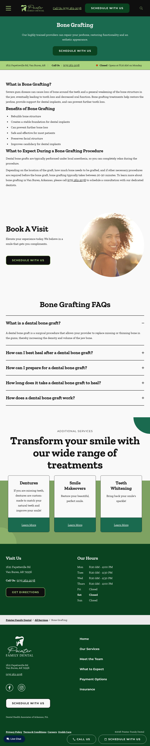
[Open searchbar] (141, 8)
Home (84, 639)
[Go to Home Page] (32, 8)
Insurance (87, 689)
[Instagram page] (21, 687)
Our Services (89, 649)
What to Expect (92, 669)
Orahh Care (64, 732)
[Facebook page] (9, 687)
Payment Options (93, 679)
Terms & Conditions (34, 732)
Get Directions (25, 592)
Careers (52, 732)
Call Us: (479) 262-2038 (67, 8)
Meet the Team (91, 659)
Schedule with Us (107, 8)
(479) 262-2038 (71, 65)
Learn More (29, 525)
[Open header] (9, 8)
